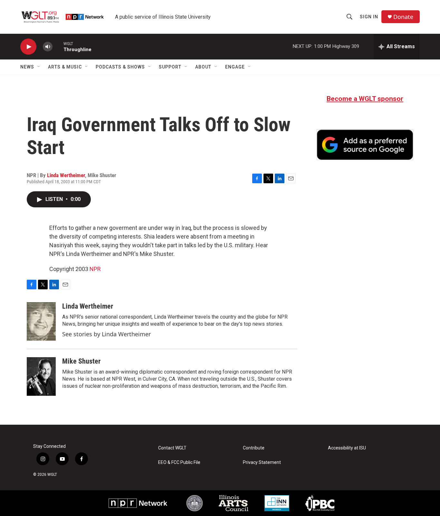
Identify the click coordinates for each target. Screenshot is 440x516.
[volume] (47, 47)
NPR (95, 269)
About (203, 66)
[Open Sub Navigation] (39, 66)
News (27, 66)
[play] (28, 46)
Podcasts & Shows (120, 66)
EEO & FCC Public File (179, 462)
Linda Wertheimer (66, 175)
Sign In (369, 16)
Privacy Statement (262, 462)
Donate (403, 17)
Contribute (253, 448)
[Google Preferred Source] (365, 145)
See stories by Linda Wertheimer (106, 334)
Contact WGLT (172, 448)
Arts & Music (65, 66)
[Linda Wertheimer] (41, 321)
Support (170, 66)
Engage (235, 66)
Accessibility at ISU (347, 448)
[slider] (58, 46)
